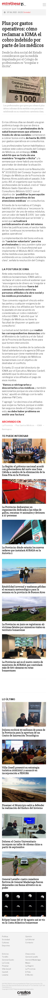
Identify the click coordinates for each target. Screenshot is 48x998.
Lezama (5, 975)
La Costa (5, 963)
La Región (29, 966)
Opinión (28, 937)
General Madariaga (33, 960)
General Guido (8, 960)
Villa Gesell (6, 969)
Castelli (5, 972)
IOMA (39, 425)
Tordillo (5, 957)
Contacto (29, 943)
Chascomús (30, 954)
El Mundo (29, 975)
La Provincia (7, 425)
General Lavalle (31, 957)
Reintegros (7, 429)
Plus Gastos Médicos (24, 425)
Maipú (27, 963)
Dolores (5, 954)
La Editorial (29, 940)
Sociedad (26, 12)
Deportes (6, 946)
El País (28, 972)
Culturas (5, 943)
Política (5, 937)
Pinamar (5, 966)
